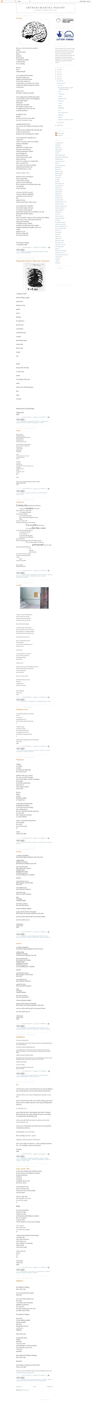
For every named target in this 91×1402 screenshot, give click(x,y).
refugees (57, 236)
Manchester (58, 204)
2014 (58, 74)
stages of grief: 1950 (22, 1169)
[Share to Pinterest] (24, 250)
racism (56, 234)
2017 (58, 69)
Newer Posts (19, 1386)
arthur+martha (25, 574)
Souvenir (19, 18)
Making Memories (59, 202)
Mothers (57, 212)
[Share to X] (20, 250)
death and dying (59, 165)
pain (46, 936)
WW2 (49, 701)
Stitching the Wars (59, 250)
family (23, 750)
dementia (57, 167)
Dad (56, 163)
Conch (18, 430)
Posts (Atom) (26, 1390)
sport (56, 248)
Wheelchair (20, 760)
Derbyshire (58, 173)
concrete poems (59, 161)
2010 (58, 79)
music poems (58, 216)
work (56, 261)
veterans (57, 256)
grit (17, 1084)
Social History (58, 246)
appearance (58, 149)
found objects (58, 183)
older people (44, 421)
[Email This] (17, 250)
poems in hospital (29, 751)
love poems (32, 936)
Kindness (57, 196)
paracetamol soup (59, 222)
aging (22, 251)
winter (56, 259)
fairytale (57, 175)
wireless (18, 851)
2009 (58, 125)
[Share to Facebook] (22, 250)
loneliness (57, 198)
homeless (57, 191)
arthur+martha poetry (45, 7)
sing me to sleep (59, 244)
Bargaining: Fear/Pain (31, 251)
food (56, 181)
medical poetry (39, 1158)
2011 (58, 76)
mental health (58, 210)
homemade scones (22, 709)
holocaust (57, 189)
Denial (23, 492)
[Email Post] (48, 247)
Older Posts (50, 1386)
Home (34, 1386)
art (56, 153)
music (56, 214)
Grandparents (58, 185)
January (61, 122)
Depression (34, 574)
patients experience (33, 422)
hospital (41, 251)
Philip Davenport (60, 133)
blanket (60, 117)
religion (57, 238)
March (60, 81)
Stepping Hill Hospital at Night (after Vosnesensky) (32, 261)
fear (39, 574)
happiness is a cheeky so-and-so (65, 119)
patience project (26, 252)
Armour (57, 151)
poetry (42, 422)
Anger (23, 842)
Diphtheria (19, 1281)
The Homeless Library (60, 255)
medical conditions (60, 206)
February (61, 83)
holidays (28, 492)
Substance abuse (59, 252)
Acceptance (24, 701)
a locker (18, 585)
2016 (58, 72)
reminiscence (20, 494)
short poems (58, 242)
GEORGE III (20, 1037)
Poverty (57, 232)
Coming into (20, 502)
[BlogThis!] (19, 250)
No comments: (43, 247)
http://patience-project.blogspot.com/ (25, 1372)
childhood (28, 842)
